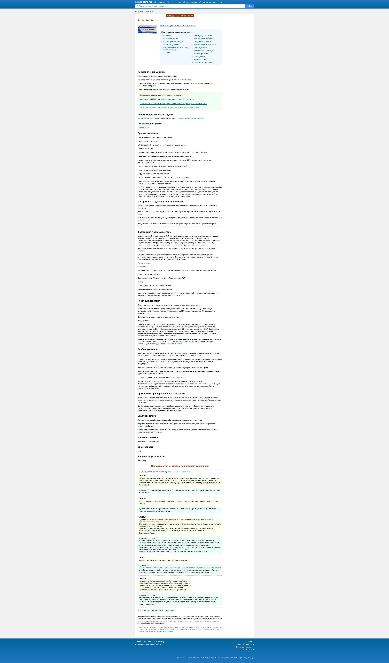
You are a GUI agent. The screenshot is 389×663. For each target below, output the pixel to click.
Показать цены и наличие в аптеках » (178, 26)
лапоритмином (184, 501)
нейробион (197, 478)
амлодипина (163, 531)
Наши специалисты (244, 644)
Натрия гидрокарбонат (181, 341)
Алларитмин (166, 99)
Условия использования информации (151, 642)
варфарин (162, 581)
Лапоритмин (177, 99)
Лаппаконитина (143, 420)
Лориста (170, 483)
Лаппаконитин (188, 99)
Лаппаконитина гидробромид (149, 118)
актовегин (206, 478)
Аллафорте (144, 99)
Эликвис (142, 485)
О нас (250, 642)
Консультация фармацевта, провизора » (157, 610)
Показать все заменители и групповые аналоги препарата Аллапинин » (173, 103)
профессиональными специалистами (177, 472)
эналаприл (143, 531)
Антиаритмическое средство (193, 118)
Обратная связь (246, 649)
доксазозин (207, 520)
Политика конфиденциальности (149, 644)
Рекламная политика (244, 647)
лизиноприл (152, 531)
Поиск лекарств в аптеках (164, 631)
